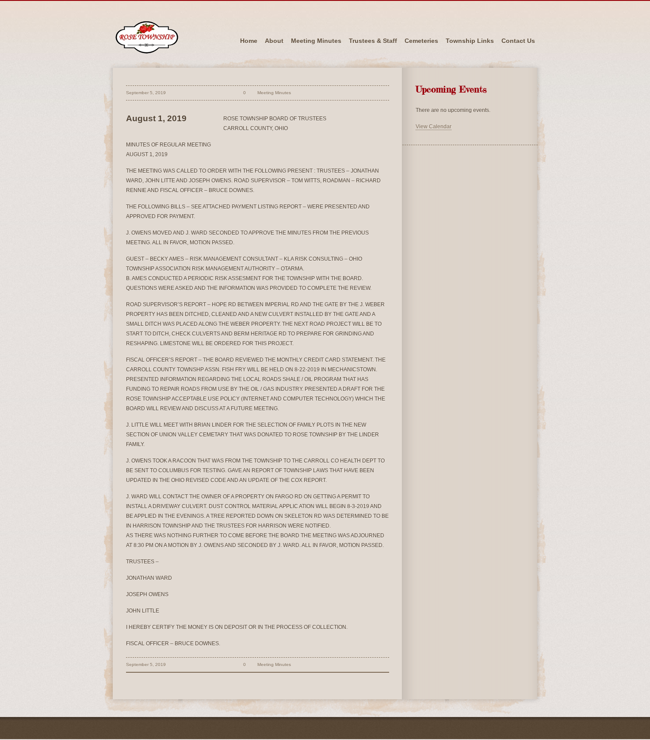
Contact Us (518, 40)
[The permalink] (227, 92)
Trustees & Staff (373, 40)
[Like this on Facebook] (299, 92)
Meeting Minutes (316, 40)
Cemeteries (421, 40)
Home (248, 40)
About (274, 40)
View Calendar (433, 126)
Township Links (470, 40)
